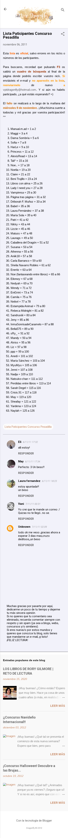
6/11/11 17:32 (30, 442)
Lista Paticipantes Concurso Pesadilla (28, 426)
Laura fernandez (29, 481)
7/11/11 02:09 (39, 526)
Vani (21, 504)
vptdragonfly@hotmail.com (19, 89)
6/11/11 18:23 (49, 481)
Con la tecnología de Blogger (34, 820)
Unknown (24, 526)
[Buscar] (62, 10)
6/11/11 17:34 (32, 461)
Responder (26, 453)
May (21, 461)
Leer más (57, 705)
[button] (62, 34)
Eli (19, 442)
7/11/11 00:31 (33, 503)
